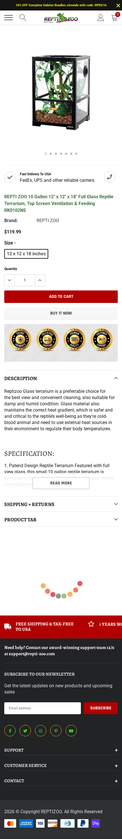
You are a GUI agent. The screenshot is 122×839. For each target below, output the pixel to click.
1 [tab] (46, 154)
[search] (23, 17)
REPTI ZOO (48, 220)
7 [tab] (76, 154)
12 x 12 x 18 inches (26, 253)
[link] (10, 730)
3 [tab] (56, 154)
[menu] (8, 17)
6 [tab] (71, 154)
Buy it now (61, 313)
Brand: (11, 220)
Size (10, 243)
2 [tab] (51, 154)
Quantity (10, 269)
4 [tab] (61, 154)
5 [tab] (66, 154)
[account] (100, 17)
